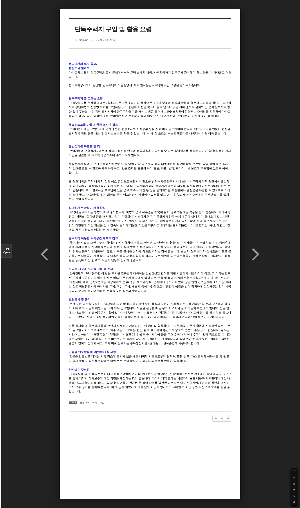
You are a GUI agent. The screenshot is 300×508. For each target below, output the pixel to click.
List (6, 251)
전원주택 (84, 402)
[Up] (294, 490)
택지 (94, 402)
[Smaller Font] (294, 484)
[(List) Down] (294, 496)
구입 (101, 402)
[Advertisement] (150, 459)
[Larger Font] (294, 477)
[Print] (294, 502)
